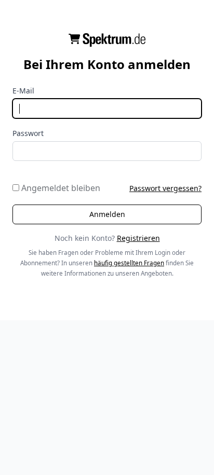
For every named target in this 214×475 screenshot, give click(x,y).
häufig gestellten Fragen (129, 263)
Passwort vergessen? (165, 188)
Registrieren (138, 238)
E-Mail (23, 91)
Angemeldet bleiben (59, 188)
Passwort (28, 133)
